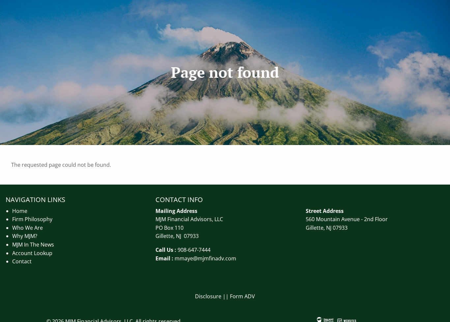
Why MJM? (24, 236)
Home (19, 211)
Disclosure (208, 296)
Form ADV (242, 296)
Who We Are (27, 227)
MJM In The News (33, 244)
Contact (22, 261)
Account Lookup (32, 253)
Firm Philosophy (32, 219)
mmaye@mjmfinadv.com (205, 258)
